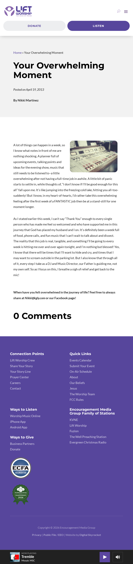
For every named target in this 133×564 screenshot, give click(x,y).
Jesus (73, 388)
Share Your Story (21, 366)
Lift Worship (78, 425)
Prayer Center (19, 377)
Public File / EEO (53, 534)
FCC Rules (77, 399)
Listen (98, 26)
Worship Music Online (25, 416)
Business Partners (22, 444)
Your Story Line (20, 371)
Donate (34, 26)
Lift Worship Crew (22, 360)
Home (17, 52)
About (74, 377)
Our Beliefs (77, 383)
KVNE (74, 420)
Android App (18, 427)
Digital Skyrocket (90, 534)
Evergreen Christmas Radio (88, 442)
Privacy (37, 534)
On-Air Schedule (81, 371)
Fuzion (74, 431)
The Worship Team (82, 394)
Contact (15, 388)
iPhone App (18, 422)
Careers (15, 383)
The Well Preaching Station (88, 437)
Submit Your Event (82, 366)
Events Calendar (81, 360)
